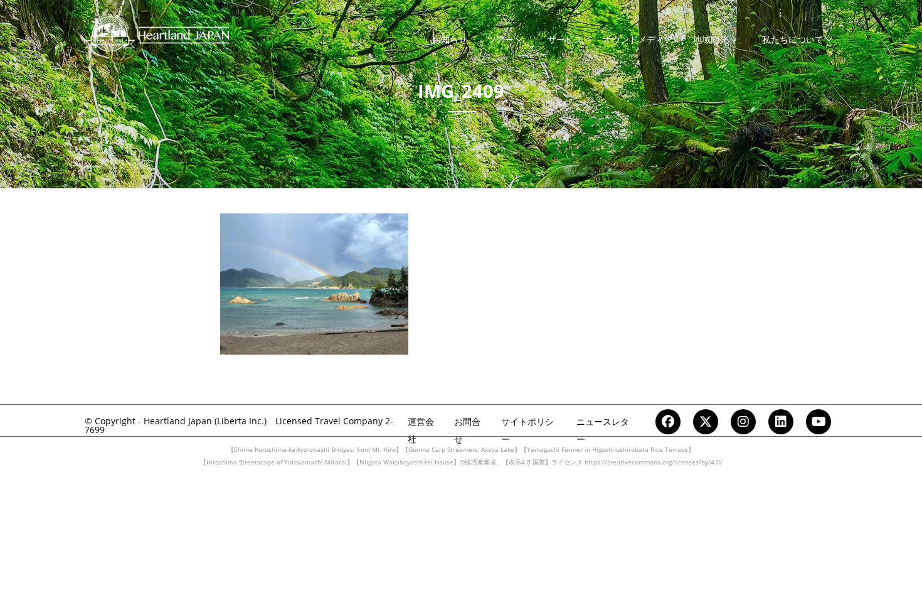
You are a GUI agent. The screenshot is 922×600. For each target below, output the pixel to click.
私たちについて (793, 39)
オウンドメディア (638, 39)
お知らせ (449, 39)
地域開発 (710, 39)
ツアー (500, 39)
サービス (565, 39)
